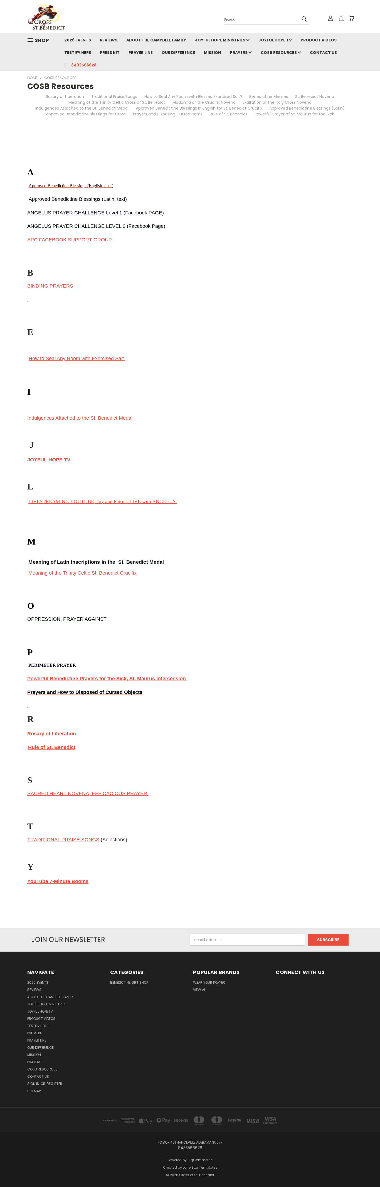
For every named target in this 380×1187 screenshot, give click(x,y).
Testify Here (77, 52)
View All (200, 989)
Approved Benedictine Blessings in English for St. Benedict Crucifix (199, 108)
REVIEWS (108, 40)
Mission (212, 52)
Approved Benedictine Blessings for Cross (86, 114)
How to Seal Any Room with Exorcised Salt (77, 358)
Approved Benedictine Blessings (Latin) (307, 108)
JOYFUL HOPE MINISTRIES (220, 40)
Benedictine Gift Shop (129, 982)
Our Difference (178, 52)
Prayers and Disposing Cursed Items (168, 114)
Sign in (33, 1083)
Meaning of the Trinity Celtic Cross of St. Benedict (116, 102)
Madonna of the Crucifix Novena (204, 102)
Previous (365, 1169)
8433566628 (84, 65)
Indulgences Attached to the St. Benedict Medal (82, 108)
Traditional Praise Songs (114, 96)
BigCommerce (200, 1160)
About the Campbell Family (156, 40)
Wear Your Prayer (209, 982)
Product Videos (319, 40)
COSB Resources (279, 52)
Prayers (239, 52)
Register (54, 1083)
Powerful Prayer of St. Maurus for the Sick (294, 114)
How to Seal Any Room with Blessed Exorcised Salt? (193, 96)
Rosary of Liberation (65, 96)
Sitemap (34, 1091)
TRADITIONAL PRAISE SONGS (63, 839)
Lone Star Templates (200, 1167)
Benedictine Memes (268, 96)
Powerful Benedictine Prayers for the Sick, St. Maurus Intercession (107, 678)
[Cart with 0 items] (351, 18)
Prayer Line (141, 52)
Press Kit (110, 52)
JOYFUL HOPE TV (275, 40)
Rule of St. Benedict (228, 114)
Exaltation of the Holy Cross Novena (277, 102)
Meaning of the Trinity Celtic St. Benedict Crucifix (83, 573)
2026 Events (77, 40)
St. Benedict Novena (314, 96)
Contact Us (323, 52)
